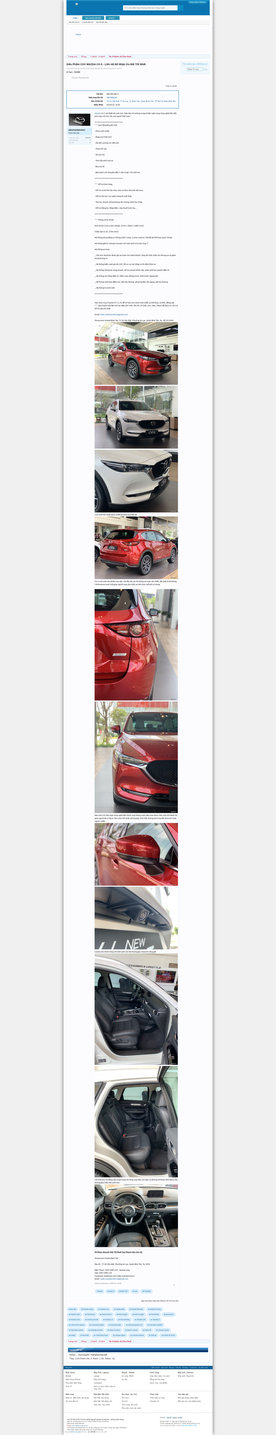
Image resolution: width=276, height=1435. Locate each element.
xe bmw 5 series (131, 1330)
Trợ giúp (185, 1367)
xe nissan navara (137, 1335)
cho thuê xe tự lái (168, 1335)
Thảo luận (154, 1394)
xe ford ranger (121, 1314)
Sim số (69, 1386)
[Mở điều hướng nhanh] (208, 56)
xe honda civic (74, 1320)
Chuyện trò (154, 1401)
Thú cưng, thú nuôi (130, 1405)
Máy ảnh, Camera (185, 1372)
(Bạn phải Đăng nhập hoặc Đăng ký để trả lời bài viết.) (160, 1301)
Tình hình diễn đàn (75, 1350)
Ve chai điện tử (72, 1401)
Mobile (68, 1376)
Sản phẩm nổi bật (93, 18)
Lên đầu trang (203, 1367)
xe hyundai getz (115, 1325)
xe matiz (72, 1335)
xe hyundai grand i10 (134, 1325)
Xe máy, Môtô (127, 1376)
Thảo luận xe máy (157, 1398)
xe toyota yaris (74, 1314)
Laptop (96, 1376)
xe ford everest (105, 1314)
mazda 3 (110, 1291)
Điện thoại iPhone (73, 1379)
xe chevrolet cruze (101, 1335)
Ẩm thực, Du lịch (129, 1394)
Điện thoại (70, 1372)
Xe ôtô (124, 1379)
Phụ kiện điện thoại (74, 1383)
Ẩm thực (125, 1398)
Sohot (174, 1417)
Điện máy (70, 1394)
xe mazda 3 (155, 1320)
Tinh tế (168, 1417)
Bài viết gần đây (101, 22)
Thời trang (154, 1372)
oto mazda (146, 1291)
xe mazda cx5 (140, 1320)
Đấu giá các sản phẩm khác (189, 1401)
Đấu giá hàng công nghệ (188, 1398)
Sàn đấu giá (183, 1394)
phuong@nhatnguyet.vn (80, 1425)
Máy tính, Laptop (101, 1372)
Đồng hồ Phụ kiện (157, 1379)
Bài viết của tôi (74, 22)
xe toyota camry (87, 1309)
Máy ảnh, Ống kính (186, 1376)
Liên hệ (178, 1367)
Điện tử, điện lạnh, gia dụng (77, 1398)
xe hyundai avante (76, 1330)
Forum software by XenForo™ (180, 1423)
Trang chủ (193, 1367)
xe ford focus (90, 1314)
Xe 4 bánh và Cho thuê (86, 68)
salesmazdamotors (109, 68)
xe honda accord (91, 1320)
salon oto (72, 1309)
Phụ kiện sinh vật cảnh (131, 1408)
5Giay (75, 18)
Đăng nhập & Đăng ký (197, 2)
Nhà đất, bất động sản (103, 1401)
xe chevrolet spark (96, 1325)
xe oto (135, 1291)
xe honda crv (108, 1320)
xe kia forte (84, 1335)
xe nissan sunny (162, 1330)
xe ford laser (169, 1314)
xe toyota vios (103, 1309)
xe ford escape (138, 1314)
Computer (98, 1383)
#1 (174, 1285)
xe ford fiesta (154, 1314)
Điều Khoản (156, 1367)
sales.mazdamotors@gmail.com (114, 1279)
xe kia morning (124, 1320)
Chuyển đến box (87, 22)
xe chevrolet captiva (76, 1325)
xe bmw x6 (147, 1330)
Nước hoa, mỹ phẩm (158, 1383)
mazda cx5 (123, 1291)
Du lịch (125, 1401)
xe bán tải (152, 1335)
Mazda (97, 113)
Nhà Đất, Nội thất (101, 1394)
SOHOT (112, 18)
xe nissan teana (119, 1335)
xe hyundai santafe (154, 1325)
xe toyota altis (119, 1309)
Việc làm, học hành (102, 1405)
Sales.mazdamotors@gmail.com (114, 315)
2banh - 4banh (128, 1372)
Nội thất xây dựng (101, 1398)
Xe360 (180, 1417)
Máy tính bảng (100, 1379)
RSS (210, 1368)
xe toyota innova (154, 1309)
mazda (99, 1291)
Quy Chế (164, 1367)
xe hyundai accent (95, 1330)
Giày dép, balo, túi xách (160, 1376)
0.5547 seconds (75, 1432)
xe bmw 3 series (113, 1330)
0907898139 (112, 98)
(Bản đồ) (171, 101)
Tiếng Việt (68, 1367)
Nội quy (171, 1367)
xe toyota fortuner (136, 1309)
